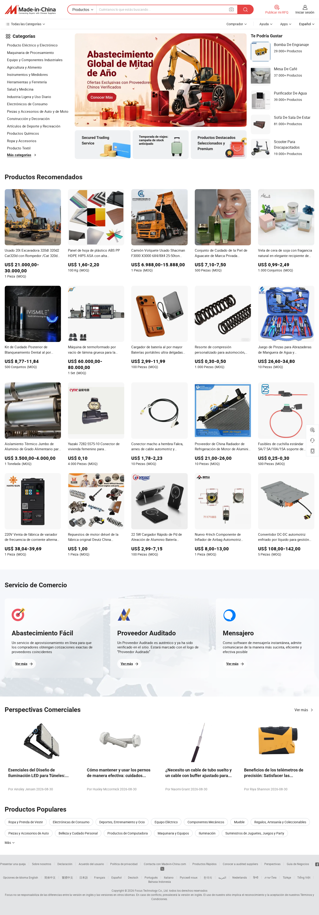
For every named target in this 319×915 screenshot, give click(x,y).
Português (151, 877)
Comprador (235, 24)
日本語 (83, 877)
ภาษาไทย (270, 877)
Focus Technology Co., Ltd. (151, 890)
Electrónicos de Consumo (27, 104)
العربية (222, 877)
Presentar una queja (13, 864)
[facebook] (317, 864)
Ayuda (264, 24)
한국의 (208, 877)
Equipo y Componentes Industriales (35, 59)
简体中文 (50, 877)
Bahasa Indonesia (159, 881)
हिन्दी (255, 877)
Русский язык (188, 877)
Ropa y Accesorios (21, 140)
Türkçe (287, 877)
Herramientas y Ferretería (27, 82)
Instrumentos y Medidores (27, 74)
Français (99, 877)
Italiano (169, 877)
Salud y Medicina (20, 89)
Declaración (64, 864)
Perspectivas (272, 864)
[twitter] (162, 868)
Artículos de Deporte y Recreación (33, 126)
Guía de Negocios (298, 864)
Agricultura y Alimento (24, 67)
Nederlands (239, 877)
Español (116, 877)
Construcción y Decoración (28, 118)
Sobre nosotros (41, 864)
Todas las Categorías (26, 24)
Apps (284, 24)
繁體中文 (67, 877)
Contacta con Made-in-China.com (165, 864)
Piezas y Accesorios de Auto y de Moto (37, 111)
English (33, 877)
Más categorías (19, 155)
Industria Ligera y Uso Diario (29, 96)
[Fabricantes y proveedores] (30, 9)
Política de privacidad (124, 864)
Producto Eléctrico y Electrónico (32, 45)
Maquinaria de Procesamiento (30, 52)
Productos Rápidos (204, 864)
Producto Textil (19, 148)
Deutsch (133, 877)
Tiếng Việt (303, 877)
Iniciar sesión (304, 12)
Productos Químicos (23, 133)
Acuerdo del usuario (91, 864)
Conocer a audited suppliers (240, 864)
